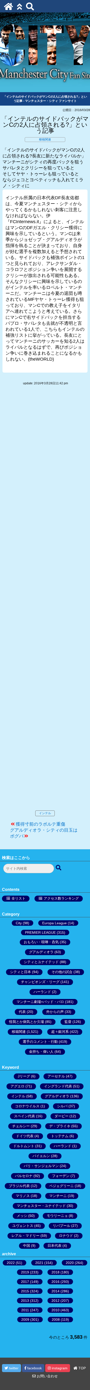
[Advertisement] (45, 603)
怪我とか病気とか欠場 (26, 1022)
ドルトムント (23, 1146)
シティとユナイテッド (41, 962)
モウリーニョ (57, 1216)
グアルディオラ (41, 952)
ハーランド (42, 992)
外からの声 (55, 1012)
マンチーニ (58, 1196)
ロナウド (66, 1236)
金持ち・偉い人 (41, 1052)
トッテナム (59, 1136)
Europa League (54, 923)
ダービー (61, 1116)
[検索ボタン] (59, 868)
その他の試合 (62, 972)
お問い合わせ (47, 1376)
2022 (11, 1263)
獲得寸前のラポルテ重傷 (40, 824)
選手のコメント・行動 (40, 1042)
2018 (56, 1272)
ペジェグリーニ (61, 1186)
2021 (39, 1263)
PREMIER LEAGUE (40, 932)
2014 (56, 1291)
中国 (26, 1246)
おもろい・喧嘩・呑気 (41, 942)
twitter (13, 1368)
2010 (56, 1310)
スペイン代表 (24, 1116)
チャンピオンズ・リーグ (40, 982)
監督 (68, 1022)
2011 (25, 1310)
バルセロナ (23, 1176)
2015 (25, 1291)
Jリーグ (24, 1076)
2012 (56, 1301)
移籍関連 (45, 139)
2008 (56, 1320)
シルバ (62, 1106)
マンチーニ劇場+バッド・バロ (40, 1002)
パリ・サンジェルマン (41, 1166)
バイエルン (41, 1156)
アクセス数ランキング (61, 898)
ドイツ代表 (25, 1136)
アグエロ (17, 1086)
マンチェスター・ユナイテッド (41, 1206)
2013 (25, 1301)
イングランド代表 (58, 1086)
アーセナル (56, 1076)
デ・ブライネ (59, 1126)
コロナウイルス (27, 1106)
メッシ (22, 1216)
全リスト (19, 898)
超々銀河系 (60, 1032)
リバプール (61, 1226)
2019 (25, 1272)
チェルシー (21, 1126)
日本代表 (55, 1246)
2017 (25, 1282)
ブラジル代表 (19, 1186)
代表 (22, 1012)
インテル (45, 813)
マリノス (23, 1196)
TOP (82, 1368)
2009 (25, 1320)
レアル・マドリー (26, 1236)
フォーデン (61, 1176)
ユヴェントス (22, 1226)
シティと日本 (20, 972)
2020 (70, 1263)
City (19, 923)
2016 (56, 1282)
